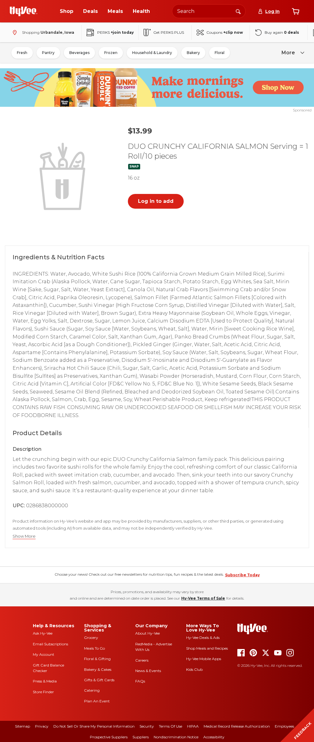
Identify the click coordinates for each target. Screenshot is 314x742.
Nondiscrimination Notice (176, 737)
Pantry (48, 52)
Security (147, 726)
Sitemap (22, 726)
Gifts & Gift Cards (99, 680)
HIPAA (193, 726)
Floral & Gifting (97, 658)
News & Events (148, 670)
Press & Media (45, 681)
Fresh (22, 52)
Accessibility (213, 737)
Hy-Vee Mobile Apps (203, 658)
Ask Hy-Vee (42, 633)
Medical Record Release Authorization (237, 726)
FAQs (140, 681)
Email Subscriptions (50, 644)
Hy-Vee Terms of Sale (203, 598)
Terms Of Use (170, 726)
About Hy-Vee (147, 633)
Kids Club (194, 669)
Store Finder (43, 692)
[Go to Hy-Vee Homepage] (23, 11)
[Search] (238, 11)
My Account (43, 654)
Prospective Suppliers (109, 737)
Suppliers (140, 737)
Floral (219, 52)
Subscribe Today (242, 575)
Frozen (110, 52)
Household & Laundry (152, 52)
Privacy (41, 726)
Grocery (91, 637)
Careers (141, 660)
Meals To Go (94, 648)
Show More (24, 536)
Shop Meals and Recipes (207, 648)
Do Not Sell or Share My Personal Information (94, 726)
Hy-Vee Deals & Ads (203, 637)
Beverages (79, 52)
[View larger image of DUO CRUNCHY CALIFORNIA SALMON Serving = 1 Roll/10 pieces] (63, 175)
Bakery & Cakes (97, 669)
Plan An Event (97, 701)
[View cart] (295, 11)
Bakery (193, 52)
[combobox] (209, 11)
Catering (92, 690)
